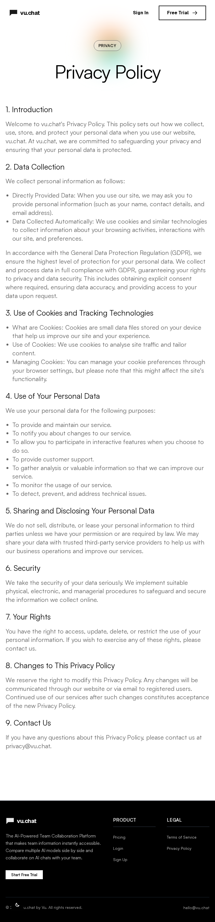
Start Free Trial (24, 874)
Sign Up (120, 859)
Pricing (119, 837)
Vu (44, 907)
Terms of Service (182, 837)
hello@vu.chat (196, 907)
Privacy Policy (179, 848)
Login (118, 848)
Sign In (141, 13)
